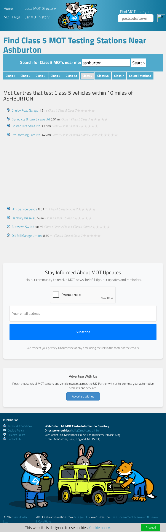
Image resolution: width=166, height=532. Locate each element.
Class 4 (55, 75)
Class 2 (25, 75)
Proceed (151, 527)
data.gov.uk (80, 517)
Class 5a (103, 75)
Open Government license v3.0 (129, 517)
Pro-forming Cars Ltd (26, 134)
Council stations (140, 75)
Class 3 (40, 75)
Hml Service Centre (25, 209)
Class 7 (119, 75)
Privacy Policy (16, 434)
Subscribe (83, 331)
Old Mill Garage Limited (27, 235)
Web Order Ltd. (15, 519)
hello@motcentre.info (85, 430)
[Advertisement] (83, 169)
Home (8, 8)
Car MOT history (37, 17)
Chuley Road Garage (25, 110)
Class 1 (10, 75)
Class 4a (71, 75)
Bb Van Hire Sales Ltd (26, 125)
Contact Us (14, 439)
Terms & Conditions (20, 426)
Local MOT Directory (40, 8)
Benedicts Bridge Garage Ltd (31, 119)
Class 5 (87, 75)
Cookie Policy (16, 430)
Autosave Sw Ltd (23, 226)
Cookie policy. (100, 527)
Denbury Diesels (23, 218)
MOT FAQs (12, 17)
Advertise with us (83, 396)
